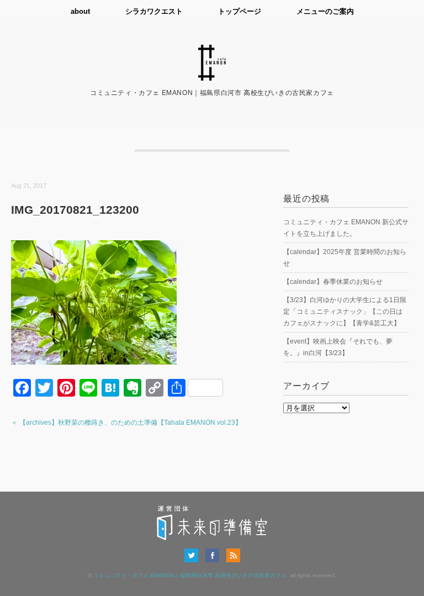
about (80, 11)
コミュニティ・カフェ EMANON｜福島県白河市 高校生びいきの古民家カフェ (190, 575)
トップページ (239, 11)
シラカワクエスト (154, 11)
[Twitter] (194, 555)
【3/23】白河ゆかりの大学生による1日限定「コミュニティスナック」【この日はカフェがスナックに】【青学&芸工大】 (344, 311)
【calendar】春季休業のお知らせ (333, 282)
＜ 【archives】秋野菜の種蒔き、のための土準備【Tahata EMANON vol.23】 (126, 422)
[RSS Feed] (233, 555)
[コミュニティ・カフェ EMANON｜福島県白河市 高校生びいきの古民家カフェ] (212, 51)
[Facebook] (215, 555)
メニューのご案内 (325, 11)
